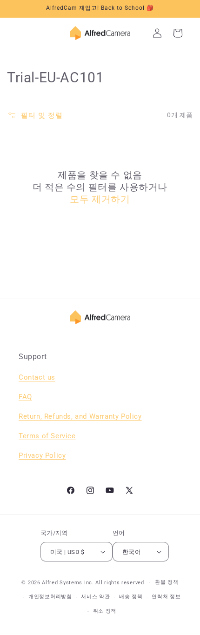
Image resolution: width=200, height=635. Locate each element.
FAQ (25, 397)
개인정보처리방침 (50, 597)
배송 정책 (131, 597)
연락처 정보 (166, 597)
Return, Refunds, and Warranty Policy (80, 416)
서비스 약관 (95, 597)
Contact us (37, 377)
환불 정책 (167, 582)
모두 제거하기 (100, 199)
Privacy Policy (42, 455)
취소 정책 (105, 611)
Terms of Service (47, 436)
